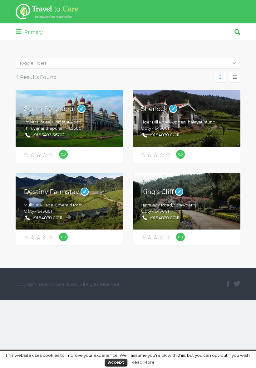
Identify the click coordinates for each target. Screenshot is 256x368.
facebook (228, 284)
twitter (237, 284)
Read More (143, 362)
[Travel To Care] (47, 11)
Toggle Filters (33, 63)
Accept (116, 362)
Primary (33, 32)
